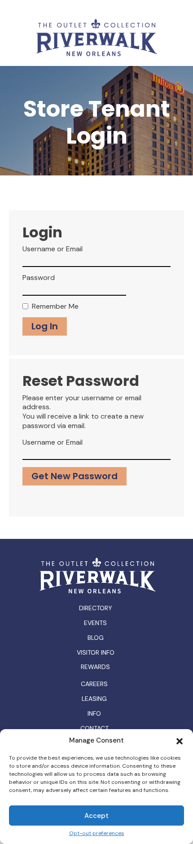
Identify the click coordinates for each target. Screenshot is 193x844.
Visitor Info (95, 652)
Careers (94, 684)
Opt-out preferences (96, 833)
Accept (96, 815)
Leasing (94, 699)
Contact (94, 728)
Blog (96, 638)
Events (95, 623)
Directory (95, 608)
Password (38, 277)
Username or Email (52, 249)
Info (94, 713)
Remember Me (55, 306)
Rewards (95, 667)
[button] (179, 740)
